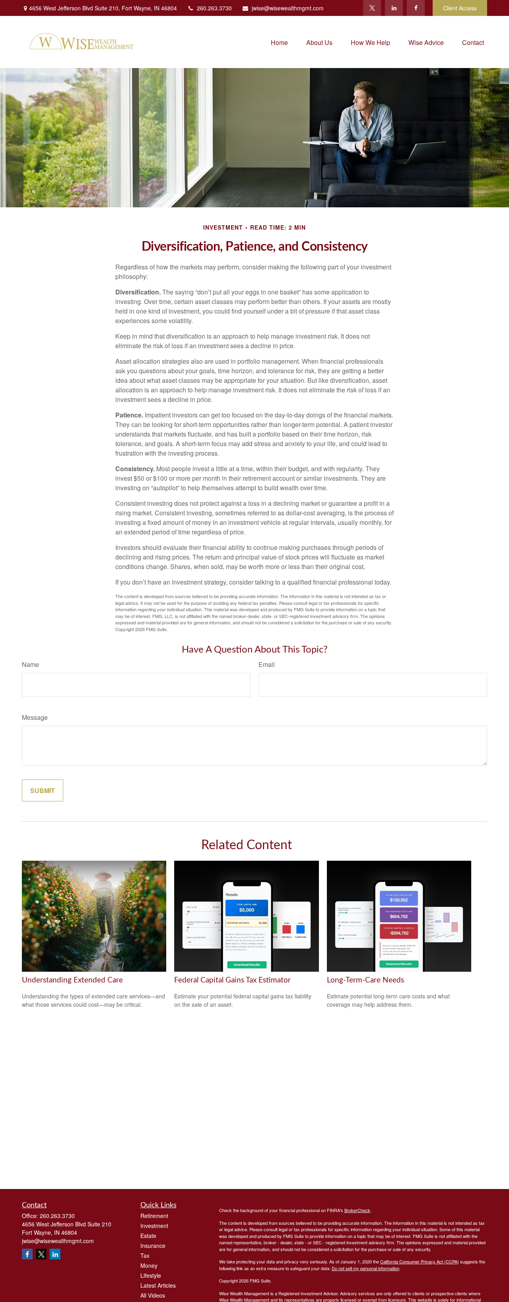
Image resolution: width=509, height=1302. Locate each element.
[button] (279, 42)
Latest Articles (158, 1285)
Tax (145, 1255)
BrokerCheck (357, 1210)
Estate (148, 1236)
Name (30, 664)
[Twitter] (372, 8)
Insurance (152, 1245)
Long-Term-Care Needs (365, 980)
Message (35, 717)
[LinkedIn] (394, 8)
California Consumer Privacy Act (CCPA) (419, 1261)
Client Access (460, 8)
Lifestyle (150, 1275)
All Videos (152, 1295)
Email (266, 664)
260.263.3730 (214, 8)
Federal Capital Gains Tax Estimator (232, 980)
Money (148, 1265)
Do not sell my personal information (365, 1268)
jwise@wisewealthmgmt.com (288, 8)
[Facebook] (416, 8)
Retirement (154, 1216)
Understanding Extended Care (72, 980)
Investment (154, 1226)
